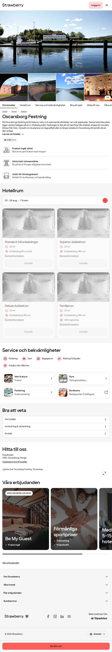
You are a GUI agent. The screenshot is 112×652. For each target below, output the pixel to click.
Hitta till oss (93, 105)
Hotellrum (25, 105)
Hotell (4, 111)
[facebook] (48, 616)
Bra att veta (76, 105)
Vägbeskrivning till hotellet (14, 462)
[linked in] (62, 616)
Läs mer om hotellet (11, 134)
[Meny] (107, 5)
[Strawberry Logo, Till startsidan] (12, 5)
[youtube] (69, 616)
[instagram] (55, 616)
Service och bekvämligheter (50, 105)
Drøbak (24, 111)
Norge (14, 111)
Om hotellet (8, 105)
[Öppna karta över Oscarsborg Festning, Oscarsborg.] (104, 473)
